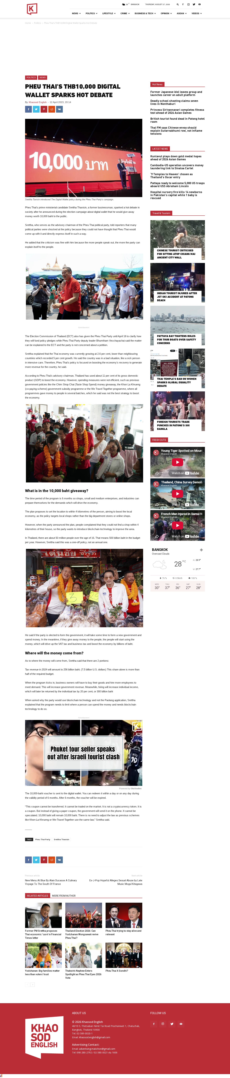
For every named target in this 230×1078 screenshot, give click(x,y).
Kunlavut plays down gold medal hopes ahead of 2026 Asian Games (176, 158)
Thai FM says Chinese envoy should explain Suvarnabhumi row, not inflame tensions (176, 130)
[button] (177, 4)
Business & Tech (144, 13)
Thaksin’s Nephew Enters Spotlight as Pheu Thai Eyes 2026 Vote (83, 974)
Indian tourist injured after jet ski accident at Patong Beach (177, 297)
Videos (195, 13)
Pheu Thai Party (42, 839)
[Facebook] (182, 4)
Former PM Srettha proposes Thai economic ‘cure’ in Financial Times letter (43, 934)
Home (28, 23)
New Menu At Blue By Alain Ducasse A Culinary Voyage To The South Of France (51, 882)
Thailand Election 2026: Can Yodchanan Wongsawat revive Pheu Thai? (81, 934)
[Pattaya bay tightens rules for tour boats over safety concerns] (177, 325)
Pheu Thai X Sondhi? (117, 970)
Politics (90, 13)
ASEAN (180, 13)
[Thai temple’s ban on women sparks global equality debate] (177, 368)
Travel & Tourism (161, 213)
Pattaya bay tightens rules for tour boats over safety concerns (176, 339)
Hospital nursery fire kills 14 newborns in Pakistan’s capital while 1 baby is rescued (176, 195)
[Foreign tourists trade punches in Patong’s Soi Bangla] (177, 411)
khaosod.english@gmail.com (94, 1037)
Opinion (165, 13)
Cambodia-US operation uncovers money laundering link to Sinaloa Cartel (176, 167)
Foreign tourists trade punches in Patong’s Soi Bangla (173, 425)
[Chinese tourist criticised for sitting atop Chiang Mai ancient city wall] (177, 240)
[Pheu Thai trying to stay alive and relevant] (124, 915)
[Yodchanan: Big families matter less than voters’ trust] (43, 955)
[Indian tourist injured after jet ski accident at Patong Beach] (177, 283)
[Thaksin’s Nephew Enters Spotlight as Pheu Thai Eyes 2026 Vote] (83, 955)
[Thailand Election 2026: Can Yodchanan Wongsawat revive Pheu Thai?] (83, 915)
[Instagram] (188, 4)
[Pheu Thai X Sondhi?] (124, 955)
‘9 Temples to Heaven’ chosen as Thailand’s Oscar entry (171, 176)
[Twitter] (193, 4)
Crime (124, 13)
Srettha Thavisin (61, 839)
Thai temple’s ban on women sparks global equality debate (176, 382)
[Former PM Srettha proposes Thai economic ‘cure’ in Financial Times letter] (43, 915)
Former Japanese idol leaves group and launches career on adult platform (176, 94)
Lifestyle (107, 13)
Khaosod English (38, 102)
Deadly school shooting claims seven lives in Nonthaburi (174, 102)
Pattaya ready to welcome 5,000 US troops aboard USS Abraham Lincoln (177, 185)
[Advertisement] (115, 50)
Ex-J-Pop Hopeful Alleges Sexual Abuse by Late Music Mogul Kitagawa (115, 882)
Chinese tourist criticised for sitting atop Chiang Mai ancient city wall (176, 254)
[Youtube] (199, 4)
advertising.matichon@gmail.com (97, 1048)
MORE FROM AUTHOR (64, 895)
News (75, 13)
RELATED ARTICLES (37, 895)
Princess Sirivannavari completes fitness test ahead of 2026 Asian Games (177, 111)
